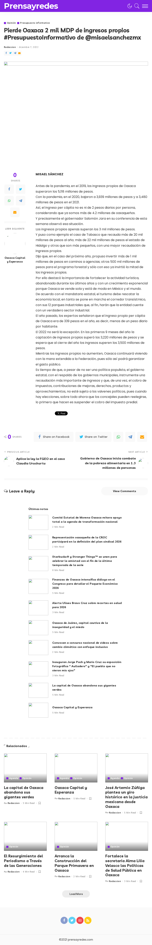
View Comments (124, 491)
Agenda (13, 778)
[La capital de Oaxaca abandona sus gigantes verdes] (38, 690)
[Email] (19, 53)
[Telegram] (15, 53)
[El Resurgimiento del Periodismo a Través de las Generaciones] (25, 836)
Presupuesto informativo (35, 23)
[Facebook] (6, 53)
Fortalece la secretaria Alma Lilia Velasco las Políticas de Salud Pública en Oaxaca (124, 865)
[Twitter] (10, 53)
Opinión (11, 23)
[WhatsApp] (9, 200)
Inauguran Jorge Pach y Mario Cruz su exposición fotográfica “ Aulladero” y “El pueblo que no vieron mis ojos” (86, 666)
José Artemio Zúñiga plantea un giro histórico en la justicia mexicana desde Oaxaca (126, 797)
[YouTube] (80, 920)
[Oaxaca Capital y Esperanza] (15, 243)
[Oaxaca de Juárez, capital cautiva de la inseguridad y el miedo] (38, 627)
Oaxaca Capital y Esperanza (15, 259)
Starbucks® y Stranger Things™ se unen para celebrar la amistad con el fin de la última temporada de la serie (84, 561)
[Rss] (87, 920)
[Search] (136, 6)
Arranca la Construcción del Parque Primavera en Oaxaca (74, 863)
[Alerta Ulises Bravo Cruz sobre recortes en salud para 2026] (38, 607)
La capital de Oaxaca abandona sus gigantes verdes (23, 792)
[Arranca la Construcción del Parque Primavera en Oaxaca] (76, 836)
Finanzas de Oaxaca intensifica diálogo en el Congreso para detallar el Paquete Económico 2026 (85, 584)
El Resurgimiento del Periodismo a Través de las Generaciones (23, 861)
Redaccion (10, 47)
